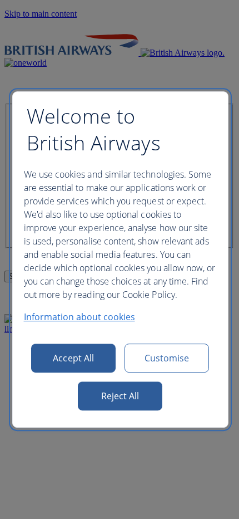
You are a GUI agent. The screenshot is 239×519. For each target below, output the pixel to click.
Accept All (73, 358)
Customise (167, 358)
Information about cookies (79, 317)
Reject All (120, 396)
